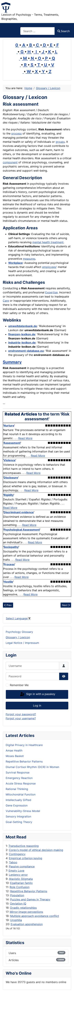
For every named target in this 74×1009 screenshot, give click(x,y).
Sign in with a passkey (40, 694)
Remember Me (19, 685)
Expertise (51, 292)
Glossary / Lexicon (18, 637)
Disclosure (11, 477)
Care (6, 300)
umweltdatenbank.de (22, 326)
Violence (9, 460)
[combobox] (37, 31)
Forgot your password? (21, 714)
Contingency (17, 854)
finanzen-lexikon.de (21, 334)
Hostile (8, 581)
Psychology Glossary (19, 632)
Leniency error (18, 874)
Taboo (13, 862)
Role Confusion (19, 887)
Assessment (11, 443)
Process (9, 564)
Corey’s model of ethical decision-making (36, 850)
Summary (12, 362)
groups (60, 141)
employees (49, 267)
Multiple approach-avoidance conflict (34, 916)
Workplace (15, 263)
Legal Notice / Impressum (22, 642)
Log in (37, 705)
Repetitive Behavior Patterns (28, 891)
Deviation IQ (18, 903)
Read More (25, 438)
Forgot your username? (21, 718)
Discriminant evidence (19, 512)
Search (65, 31)
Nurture (9, 425)
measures (29, 258)
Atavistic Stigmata (21, 879)
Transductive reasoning (23, 846)
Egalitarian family (21, 883)
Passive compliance (22, 866)
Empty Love (16, 870)
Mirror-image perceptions (26, 911)
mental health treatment (48, 242)
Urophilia (16, 920)
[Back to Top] (68, 1002)
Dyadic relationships (23, 907)
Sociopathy (11, 547)
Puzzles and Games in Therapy (30, 899)
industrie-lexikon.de (22, 342)
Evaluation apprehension (27, 924)
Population (17, 895)
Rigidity (9, 495)
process (16, 133)
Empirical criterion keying (25, 858)
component (10, 162)
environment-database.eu (26, 350)
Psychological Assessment (22, 529)
